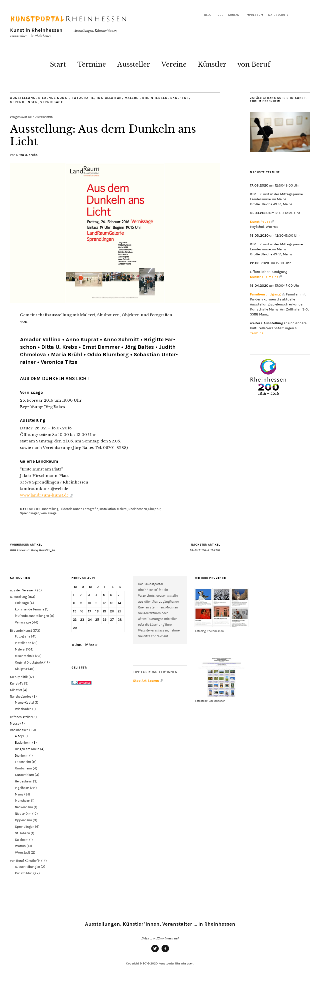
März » (91, 644)
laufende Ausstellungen (32, 616)
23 (82, 619)
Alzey (18, 736)
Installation (109, 98)
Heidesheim (23, 781)
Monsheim (22, 800)
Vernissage (51, 102)
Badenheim (23, 742)
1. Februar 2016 (42, 117)
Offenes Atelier (21, 717)
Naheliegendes (21, 696)
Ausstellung (23, 98)
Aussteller (133, 64)
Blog (208, 15)
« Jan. (77, 644)
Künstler (212, 64)
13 (112, 603)
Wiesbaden (23, 709)
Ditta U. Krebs (27, 155)
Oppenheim (23, 820)
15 (74, 611)
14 (119, 603)
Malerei (132, 98)
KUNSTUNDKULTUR (205, 547)
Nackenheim (24, 807)
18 (97, 611)
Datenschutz (278, 15)
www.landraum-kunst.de (44, 495)
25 (97, 619)
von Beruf (254, 64)
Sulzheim (21, 840)
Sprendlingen (24, 102)
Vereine (173, 64)
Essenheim (23, 762)
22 (74, 619)
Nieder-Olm (23, 813)
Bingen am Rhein (27, 749)
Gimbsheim (23, 768)
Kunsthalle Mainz (264, 277)
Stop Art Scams (146, 681)
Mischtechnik (24, 656)
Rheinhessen (155, 98)
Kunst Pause (260, 222)
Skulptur (179, 98)
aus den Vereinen (22, 590)
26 (104, 619)
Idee (219, 15)
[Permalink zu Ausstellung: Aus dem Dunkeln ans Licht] (115, 301)
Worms (20, 846)
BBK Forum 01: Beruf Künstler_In (32, 547)
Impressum (254, 15)
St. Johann (22, 833)
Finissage (22, 603)
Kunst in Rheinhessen (36, 30)
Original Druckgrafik (29, 662)
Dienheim (21, 755)
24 (90, 619)
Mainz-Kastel (24, 702)
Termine (91, 64)
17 (89, 611)
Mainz (19, 794)
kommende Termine (29, 609)
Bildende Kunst (53, 98)
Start (58, 64)
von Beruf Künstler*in (25, 861)
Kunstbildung (24, 873)
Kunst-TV (16, 683)
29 (75, 628)
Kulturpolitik (19, 677)
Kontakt (234, 15)
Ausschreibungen (27, 867)
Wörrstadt (22, 852)
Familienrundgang (265, 294)
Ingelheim (22, 788)
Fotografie (83, 98)
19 (104, 611)
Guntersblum (24, 775)
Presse (15, 723)
